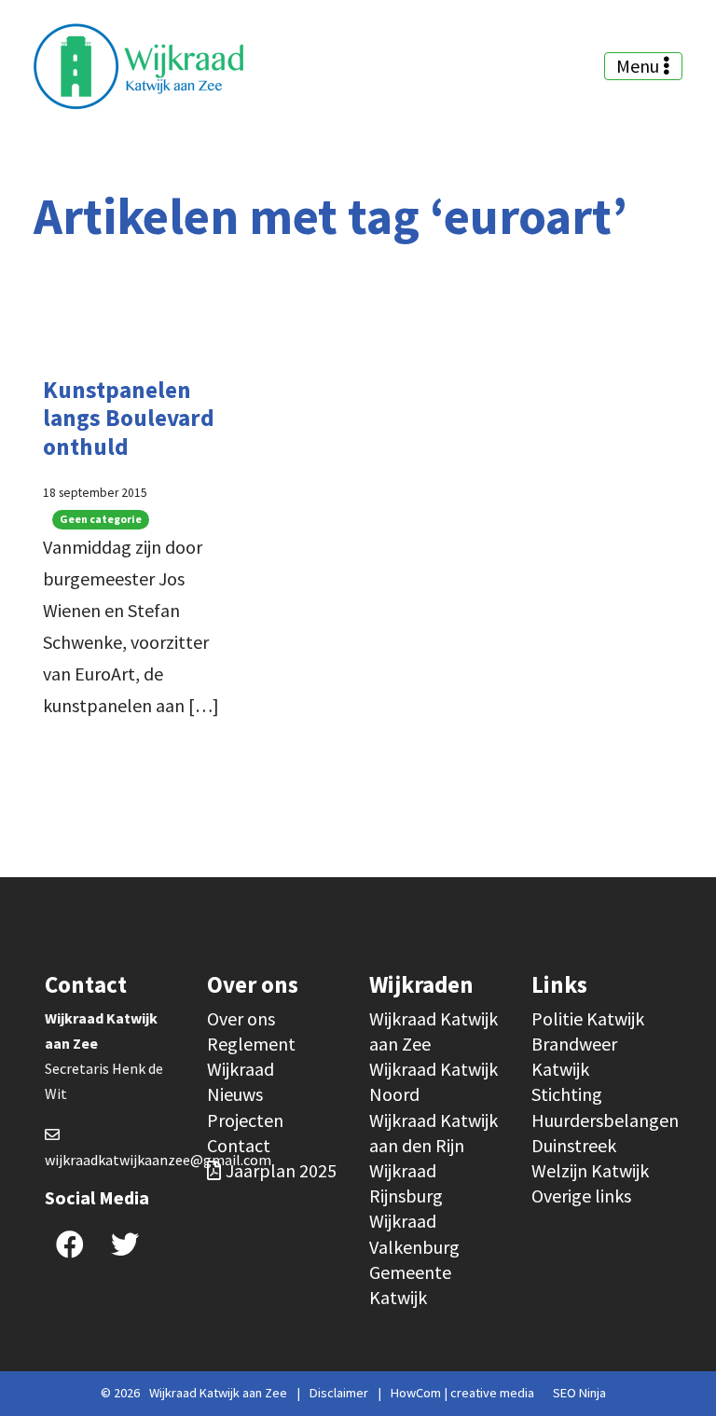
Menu (639, 65)
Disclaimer (339, 1392)
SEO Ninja (579, 1392)
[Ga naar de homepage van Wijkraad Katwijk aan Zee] (138, 66)
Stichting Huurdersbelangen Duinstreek (605, 1119)
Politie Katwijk (587, 1018)
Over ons (241, 1018)
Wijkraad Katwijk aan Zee (218, 1392)
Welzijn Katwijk (590, 1170)
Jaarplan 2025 (281, 1170)
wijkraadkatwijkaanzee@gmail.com (158, 1159)
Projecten (245, 1120)
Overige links (581, 1195)
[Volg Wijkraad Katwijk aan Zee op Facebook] (70, 1244)
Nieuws (235, 1094)
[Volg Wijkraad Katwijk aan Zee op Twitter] (125, 1244)
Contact (238, 1145)
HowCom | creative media (462, 1392)
